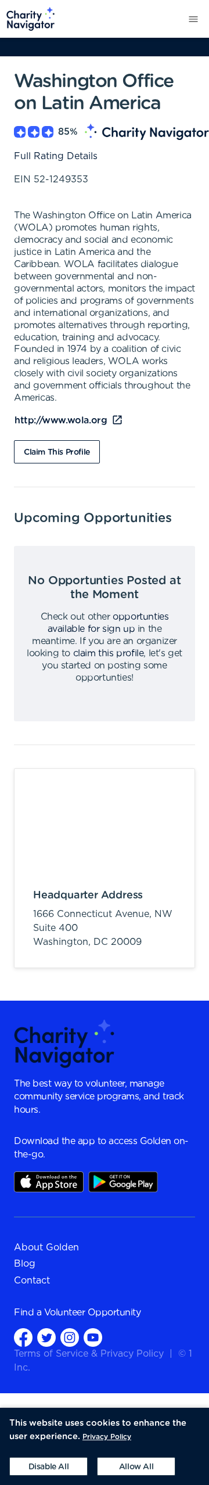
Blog (24, 1263)
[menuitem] (27, 19)
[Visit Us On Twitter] (46, 1337)
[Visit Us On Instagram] (69, 1337)
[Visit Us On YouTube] (93, 1337)
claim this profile (108, 653)
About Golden (46, 1247)
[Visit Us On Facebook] (23, 1337)
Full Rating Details (56, 156)
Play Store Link (123, 1181)
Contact (32, 1280)
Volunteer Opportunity (92, 1312)
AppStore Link (49, 1181)
